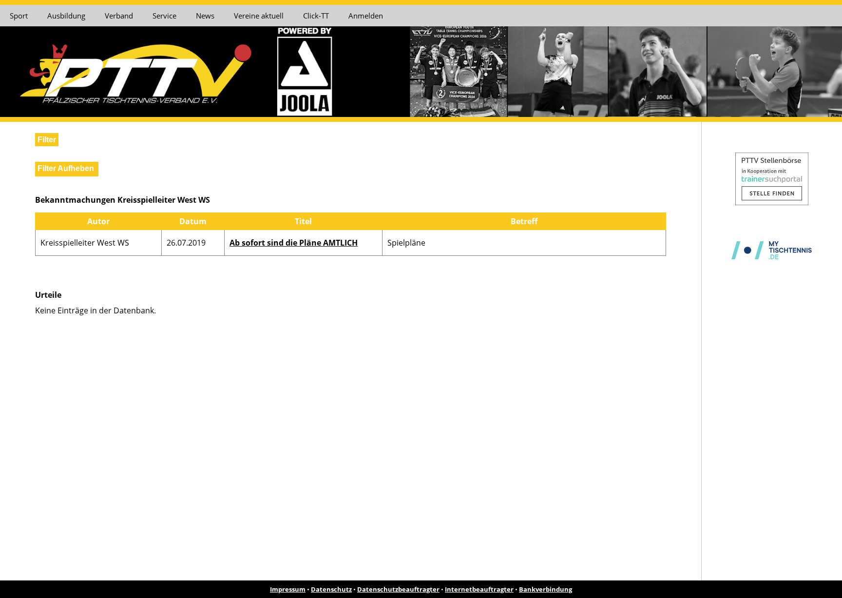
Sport (19, 15)
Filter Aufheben (66, 168)
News (205, 15)
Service (164, 15)
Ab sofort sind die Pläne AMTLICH (294, 242)
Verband (119, 15)
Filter (47, 139)
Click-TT (316, 15)
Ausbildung (66, 15)
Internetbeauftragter (479, 589)
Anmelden (365, 15)
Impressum (288, 589)
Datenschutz (331, 589)
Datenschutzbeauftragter (398, 589)
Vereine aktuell (259, 15)
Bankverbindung (545, 589)
